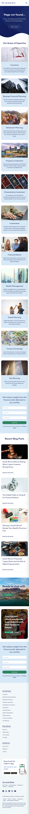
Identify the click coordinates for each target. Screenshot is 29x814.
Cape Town (5, 785)
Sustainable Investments (13, 800)
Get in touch (6, 746)
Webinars (5, 749)
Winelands (19, 785)
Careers (4, 751)
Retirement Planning (7, 699)
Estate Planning (6, 715)
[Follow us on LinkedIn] (9, 791)
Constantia (10, 786)
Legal (4, 800)
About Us (5, 729)
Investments (5, 707)
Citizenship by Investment (9, 705)
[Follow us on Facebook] (3, 791)
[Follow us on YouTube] (15, 791)
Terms (9, 799)
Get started (8, 595)
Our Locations (6, 734)
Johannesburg (12, 785)
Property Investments (8, 702)
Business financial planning (9, 697)
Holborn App (6, 732)
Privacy (4, 799)
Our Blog (5, 737)
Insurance (5, 694)
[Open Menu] (26, 2)
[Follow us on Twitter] (6, 791)
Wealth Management (8, 712)
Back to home (14, 26)
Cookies (14, 799)
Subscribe (14, 422)
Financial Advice (6, 710)
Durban (5, 786)
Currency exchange (7, 718)
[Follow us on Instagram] (12, 791)
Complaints (20, 799)
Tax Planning (6, 720)
